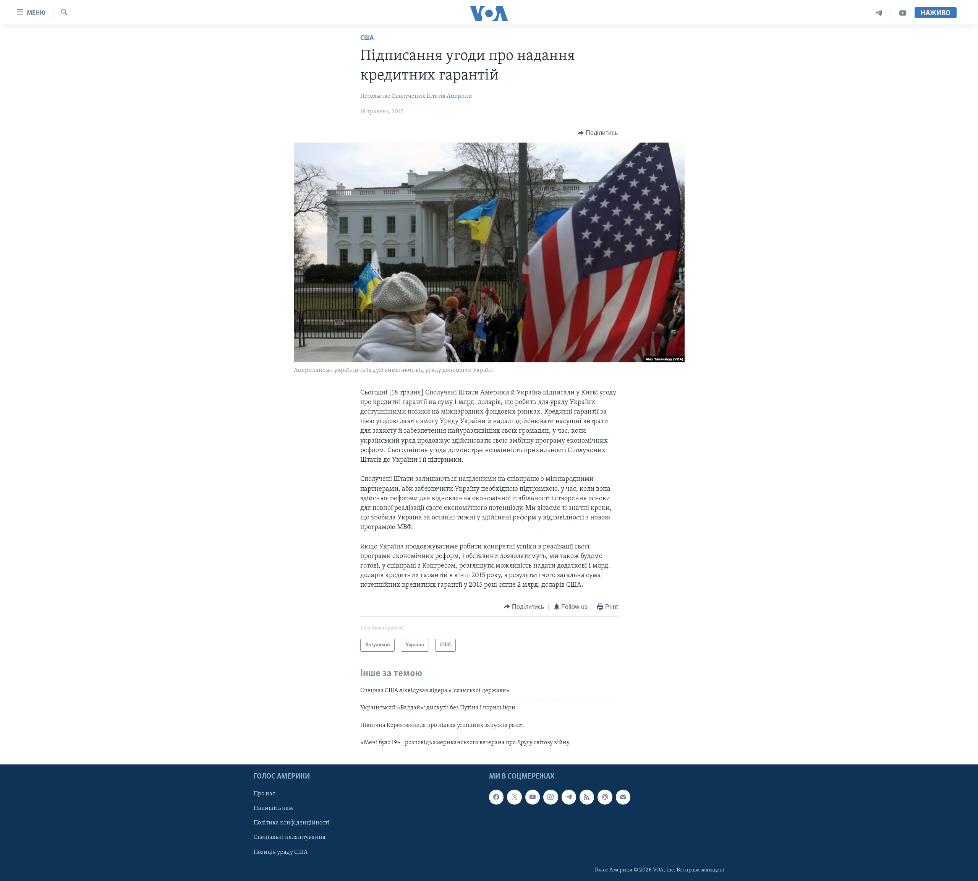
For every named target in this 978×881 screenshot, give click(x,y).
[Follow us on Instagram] (550, 797)
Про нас (264, 794)
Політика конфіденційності (292, 823)
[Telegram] (879, 13)
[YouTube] (903, 13)
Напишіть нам (273, 808)
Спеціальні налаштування (289, 837)
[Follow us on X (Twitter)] (514, 797)
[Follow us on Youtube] (532, 797)
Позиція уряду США (281, 852)
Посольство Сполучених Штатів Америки (416, 96)
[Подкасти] (604, 797)
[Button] (598, 133)
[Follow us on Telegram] (569, 797)
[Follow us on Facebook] (496, 797)
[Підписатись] (623, 797)
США (367, 38)
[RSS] (587, 797)
